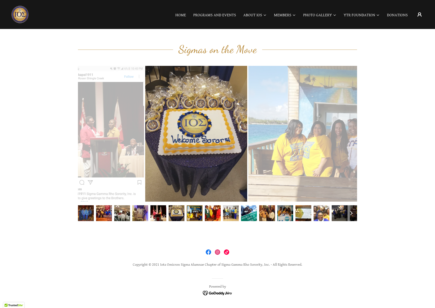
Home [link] (180, 15)
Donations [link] (397, 15)
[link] (20, 14)
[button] (255, 15)
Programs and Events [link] (214, 15)
